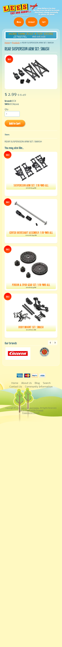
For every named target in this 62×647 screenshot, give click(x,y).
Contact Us (15, 386)
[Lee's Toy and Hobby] (31, 15)
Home (7, 43)
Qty (6, 109)
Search (47, 383)
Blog (37, 383)
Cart (43, 22)
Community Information (39, 386)
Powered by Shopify (31, 413)
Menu (19, 22)
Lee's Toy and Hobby (30, 408)
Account (31, 22)
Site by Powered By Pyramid (31, 410)
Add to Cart (14, 123)
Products (16, 43)
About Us (26, 383)
